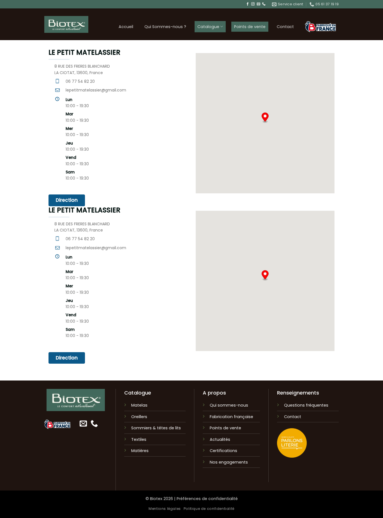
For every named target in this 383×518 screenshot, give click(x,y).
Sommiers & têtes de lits (156, 428)
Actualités (220, 439)
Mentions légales (165, 508)
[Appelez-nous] (264, 4)
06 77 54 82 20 (80, 81)
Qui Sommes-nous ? (165, 26)
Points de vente (250, 26)
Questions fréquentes (306, 405)
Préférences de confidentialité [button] (207, 498)
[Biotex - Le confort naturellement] (66, 24)
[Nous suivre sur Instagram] (253, 4)
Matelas (139, 405)
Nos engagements (229, 462)
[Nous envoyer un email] (258, 4)
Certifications (223, 450)
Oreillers (139, 417)
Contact (285, 26)
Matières (140, 450)
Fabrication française (231, 417)
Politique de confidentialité (209, 508)
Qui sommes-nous (229, 405)
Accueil (126, 26)
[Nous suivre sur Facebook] (247, 4)
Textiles (138, 439)
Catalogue (208, 26)
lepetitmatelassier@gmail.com (96, 90)
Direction (67, 200)
